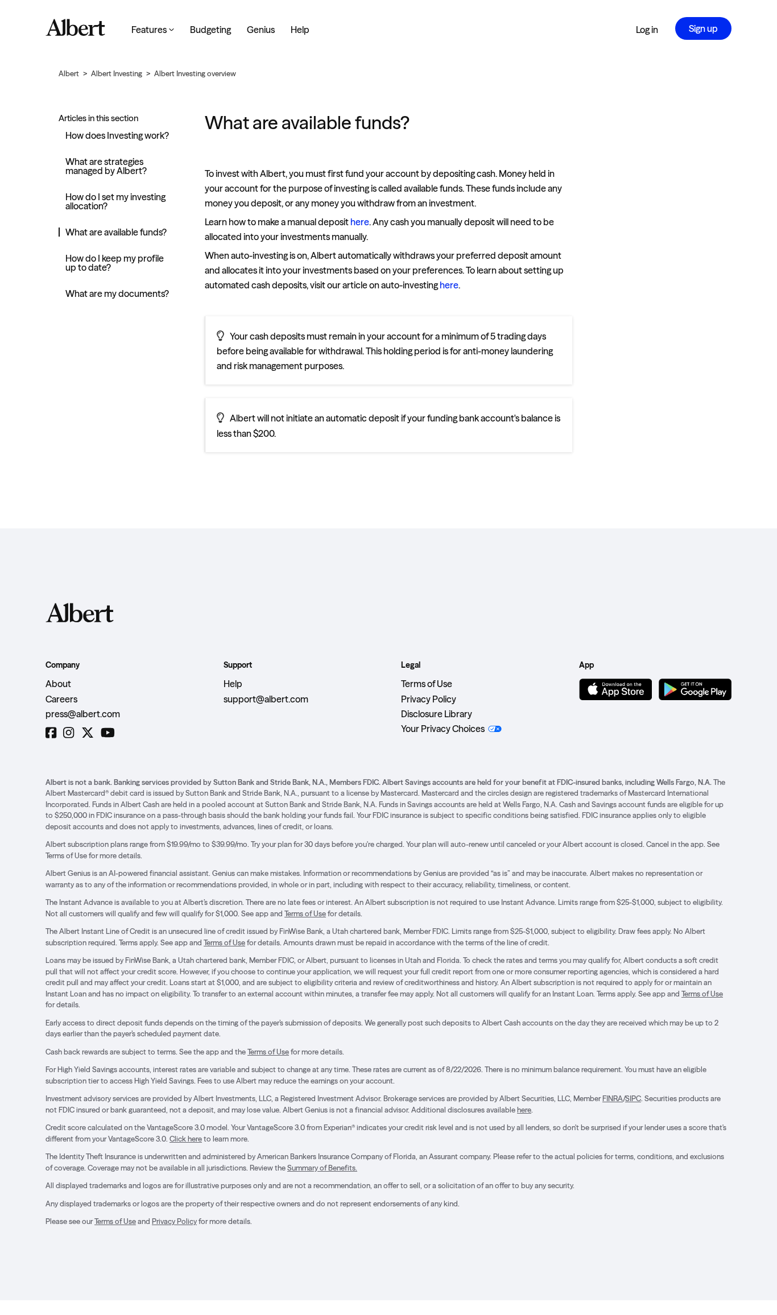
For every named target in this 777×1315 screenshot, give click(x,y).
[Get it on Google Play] (695, 689)
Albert (69, 73)
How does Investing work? (117, 135)
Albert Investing (116, 73)
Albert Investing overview (195, 73)
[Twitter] (87, 733)
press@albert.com (83, 714)
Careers (61, 699)
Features (152, 29)
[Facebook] (51, 733)
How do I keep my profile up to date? (114, 263)
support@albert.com (266, 699)
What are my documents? (117, 293)
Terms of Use (426, 684)
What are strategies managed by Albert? (106, 166)
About (58, 684)
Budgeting (210, 29)
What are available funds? (116, 232)
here (359, 222)
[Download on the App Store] (615, 689)
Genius (261, 29)
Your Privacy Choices (443, 728)
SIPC (633, 1098)
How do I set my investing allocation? (115, 201)
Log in (647, 29)
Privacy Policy (428, 699)
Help (300, 29)
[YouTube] (108, 733)
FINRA (612, 1098)
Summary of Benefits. (322, 1167)
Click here (186, 1138)
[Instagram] (68, 733)
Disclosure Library (436, 714)
